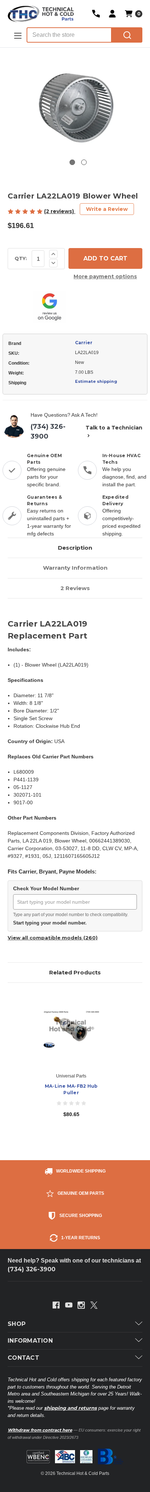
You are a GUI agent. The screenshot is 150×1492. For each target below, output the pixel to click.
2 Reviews (75, 588)
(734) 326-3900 (48, 431)
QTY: (21, 258)
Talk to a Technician (114, 427)
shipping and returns (70, 1408)
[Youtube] (68, 1305)
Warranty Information (75, 567)
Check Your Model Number (46, 888)
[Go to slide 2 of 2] (84, 162)
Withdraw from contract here (40, 1430)
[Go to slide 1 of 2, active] (72, 162)
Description (75, 547)
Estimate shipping (96, 381)
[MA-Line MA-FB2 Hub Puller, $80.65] (71, 1029)
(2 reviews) (59, 211)
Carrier (83, 342)
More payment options (105, 276)
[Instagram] (81, 1305)
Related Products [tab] (75, 972)
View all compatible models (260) (53, 938)
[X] (94, 1305)
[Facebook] (56, 1305)
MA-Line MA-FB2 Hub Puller (71, 1089)
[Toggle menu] (17, 35)
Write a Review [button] (107, 209)
